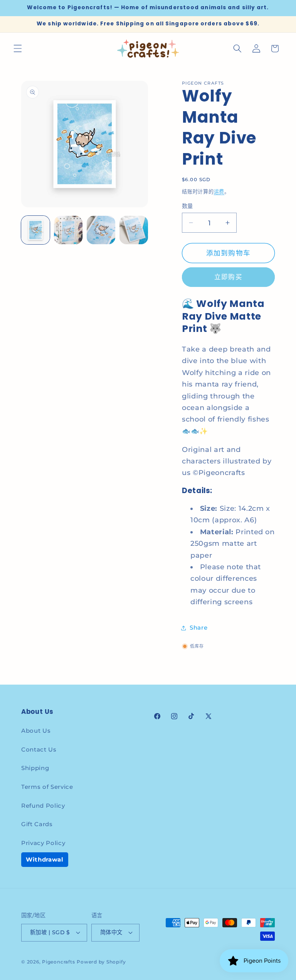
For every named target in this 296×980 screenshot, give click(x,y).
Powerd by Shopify (101, 962)
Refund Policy (43, 805)
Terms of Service (47, 786)
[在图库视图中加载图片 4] (133, 230)
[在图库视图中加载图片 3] (101, 230)
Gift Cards (37, 824)
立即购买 (228, 277)
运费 (219, 191)
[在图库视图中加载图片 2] (68, 230)
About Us (35, 730)
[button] (17, 48)
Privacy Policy (43, 843)
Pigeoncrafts (58, 962)
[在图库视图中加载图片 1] (35, 230)
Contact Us (39, 749)
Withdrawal (45, 859)
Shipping (35, 768)
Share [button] (198, 627)
